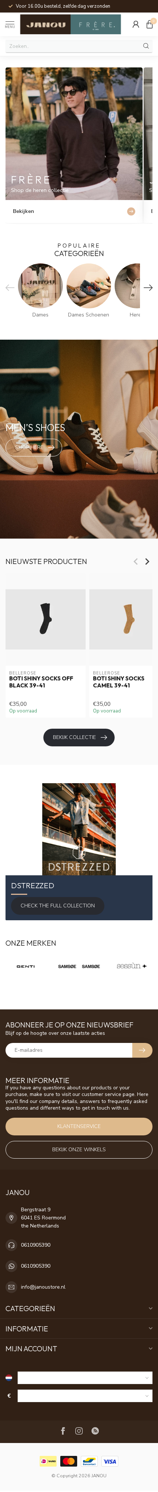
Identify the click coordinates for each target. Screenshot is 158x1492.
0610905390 (35, 1244)
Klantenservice (79, 1126)
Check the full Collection (58, 905)
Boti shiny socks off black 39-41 (41, 682)
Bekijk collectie (74, 737)
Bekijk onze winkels (79, 1149)
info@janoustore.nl (43, 1286)
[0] (149, 24)
